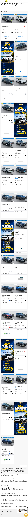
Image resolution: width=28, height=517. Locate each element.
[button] (13, 18)
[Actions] (12, 26)
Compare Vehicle (5, 38)
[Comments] (11, 32)
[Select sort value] (26, 11)
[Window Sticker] (12, 32)
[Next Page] (22, 466)
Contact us (15, 506)
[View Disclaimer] (8, 32)
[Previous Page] (20, 466)
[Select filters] (25, 11)
